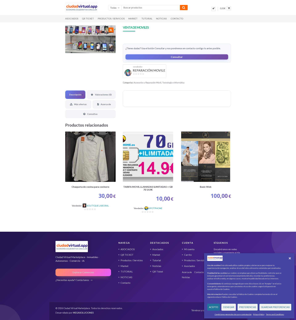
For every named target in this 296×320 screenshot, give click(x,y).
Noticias (156, 266)
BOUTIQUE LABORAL (98, 205)
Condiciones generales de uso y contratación (233, 314)
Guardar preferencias (275, 307)
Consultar (177, 56)
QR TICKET (88, 18)
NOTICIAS (161, 18)
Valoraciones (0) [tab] (103, 94)
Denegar (228, 307)
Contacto (177, 18)
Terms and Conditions (275, 314)
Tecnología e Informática (173, 82)
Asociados (157, 249)
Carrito (188, 254)
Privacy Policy (258, 314)
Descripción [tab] (75, 94)
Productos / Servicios (111, 18)
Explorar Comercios (83, 272)
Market (133, 18)
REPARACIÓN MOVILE (149, 70)
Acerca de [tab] (105, 104)
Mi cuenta (189, 249)
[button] (289, 258)
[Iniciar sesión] (214, 9)
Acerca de (187, 272)
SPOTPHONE (155, 208)
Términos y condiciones (202, 310)
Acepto (213, 307)
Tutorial (156, 260)
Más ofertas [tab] (80, 104)
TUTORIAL (146, 18)
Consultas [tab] (92, 114)
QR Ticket (157, 271)
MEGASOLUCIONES (83, 312)
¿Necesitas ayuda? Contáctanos (72, 279)
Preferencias (247, 307)
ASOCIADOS (71, 18)
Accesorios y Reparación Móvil (147, 82)
